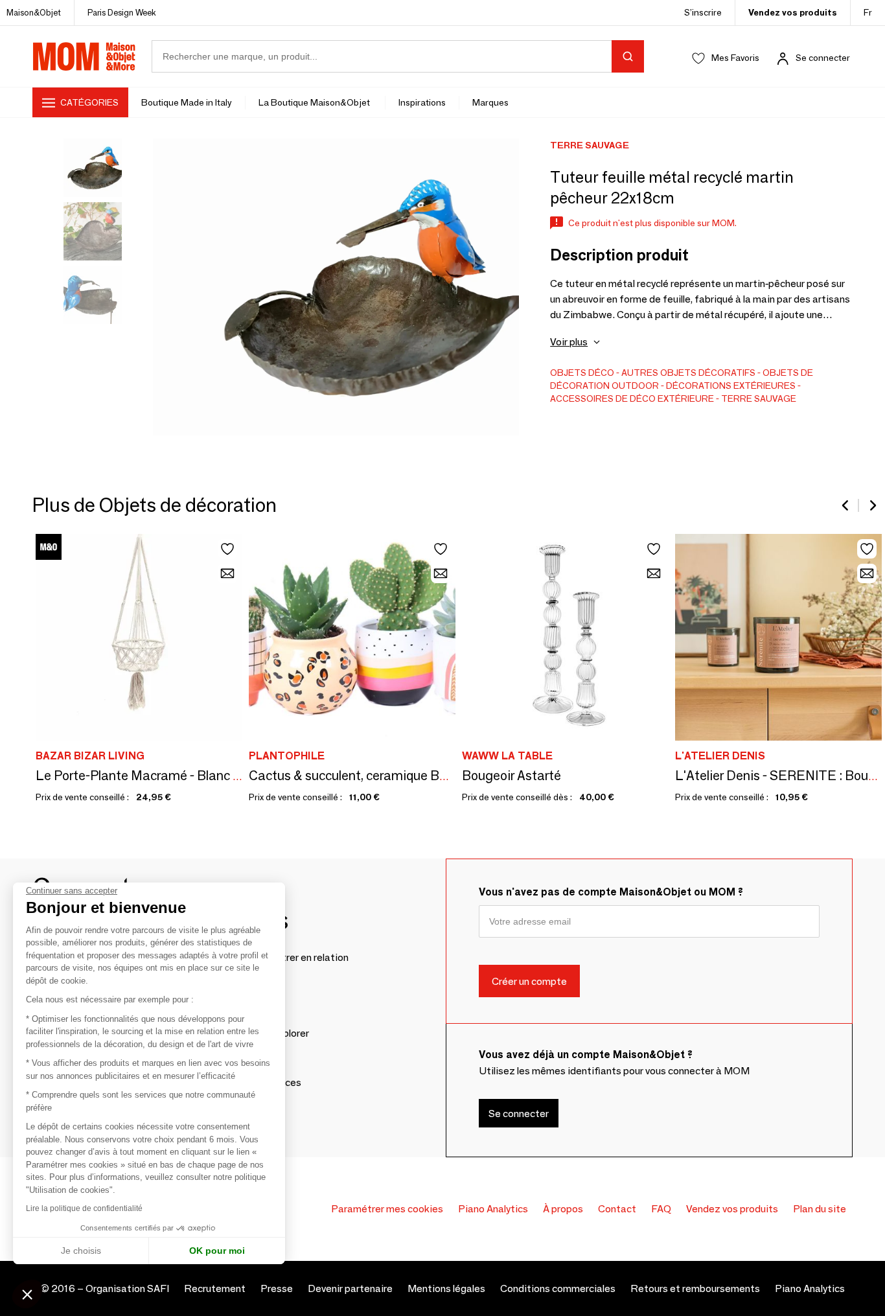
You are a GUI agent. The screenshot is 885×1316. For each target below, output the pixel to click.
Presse (276, 1288)
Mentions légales (446, 1288)
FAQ (661, 1209)
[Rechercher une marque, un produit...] (628, 56)
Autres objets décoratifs (688, 372)
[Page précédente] (846, 505)
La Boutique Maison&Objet (315, 102)
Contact (617, 1209)
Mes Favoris (735, 57)
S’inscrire (703, 12)
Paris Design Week (121, 12)
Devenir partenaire (350, 1288)
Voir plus (569, 342)
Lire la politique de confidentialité (84, 1208)
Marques (490, 102)
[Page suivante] (872, 505)
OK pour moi (217, 1250)
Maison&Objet (33, 12)
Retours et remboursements (695, 1288)
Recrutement (215, 1288)
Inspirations (422, 102)
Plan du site (819, 1209)
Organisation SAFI (127, 1288)
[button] (27, 1294)
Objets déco (582, 372)
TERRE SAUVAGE (758, 398)
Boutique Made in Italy (186, 102)
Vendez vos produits (792, 12)
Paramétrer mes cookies (387, 1209)
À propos (563, 1209)
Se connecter (823, 57)
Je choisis (81, 1250)
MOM (84, 56)
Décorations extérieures (731, 385)
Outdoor (635, 385)
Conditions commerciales (557, 1288)
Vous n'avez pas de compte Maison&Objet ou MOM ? (611, 892)
